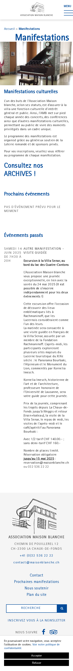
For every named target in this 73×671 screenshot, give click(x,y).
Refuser (36, 662)
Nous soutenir (36, 589)
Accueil (9, 29)
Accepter (36, 655)
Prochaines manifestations (36, 582)
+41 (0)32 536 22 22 (37, 556)
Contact (36, 576)
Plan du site (36, 595)
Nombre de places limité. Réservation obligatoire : (41, 455)
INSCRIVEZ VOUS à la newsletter (36, 620)
